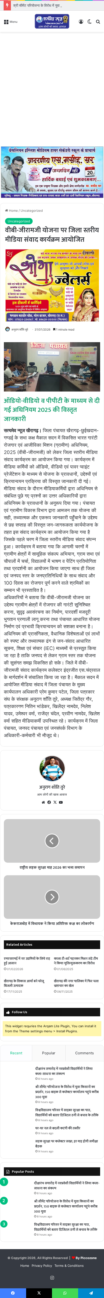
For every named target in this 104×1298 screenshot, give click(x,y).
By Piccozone (86, 1258)
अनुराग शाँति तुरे (19, 329)
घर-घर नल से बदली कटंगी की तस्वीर (57, 1128)
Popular (48, 1053)
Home (13, 210)
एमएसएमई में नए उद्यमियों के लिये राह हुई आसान (27, 961)
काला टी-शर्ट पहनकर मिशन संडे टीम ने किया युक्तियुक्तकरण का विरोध (76, 961)
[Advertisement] (52, 89)
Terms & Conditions (69, 1266)
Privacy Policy (42, 1266)
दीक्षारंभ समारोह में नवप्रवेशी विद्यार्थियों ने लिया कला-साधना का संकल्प (64, 1071)
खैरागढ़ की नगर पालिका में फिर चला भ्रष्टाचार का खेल (76, 983)
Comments (84, 1053)
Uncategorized (32, 210)
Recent (16, 1053)
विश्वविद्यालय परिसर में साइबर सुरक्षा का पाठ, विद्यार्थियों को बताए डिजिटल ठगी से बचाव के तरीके (66, 1112)
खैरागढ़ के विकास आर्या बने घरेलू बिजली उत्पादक (24, 983)
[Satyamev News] (52, 21)
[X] (55, 802)
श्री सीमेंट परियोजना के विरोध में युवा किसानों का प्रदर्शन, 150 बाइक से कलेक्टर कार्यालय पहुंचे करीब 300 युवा (67, 1092)
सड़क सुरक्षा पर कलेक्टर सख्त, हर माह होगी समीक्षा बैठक (66, 1144)
